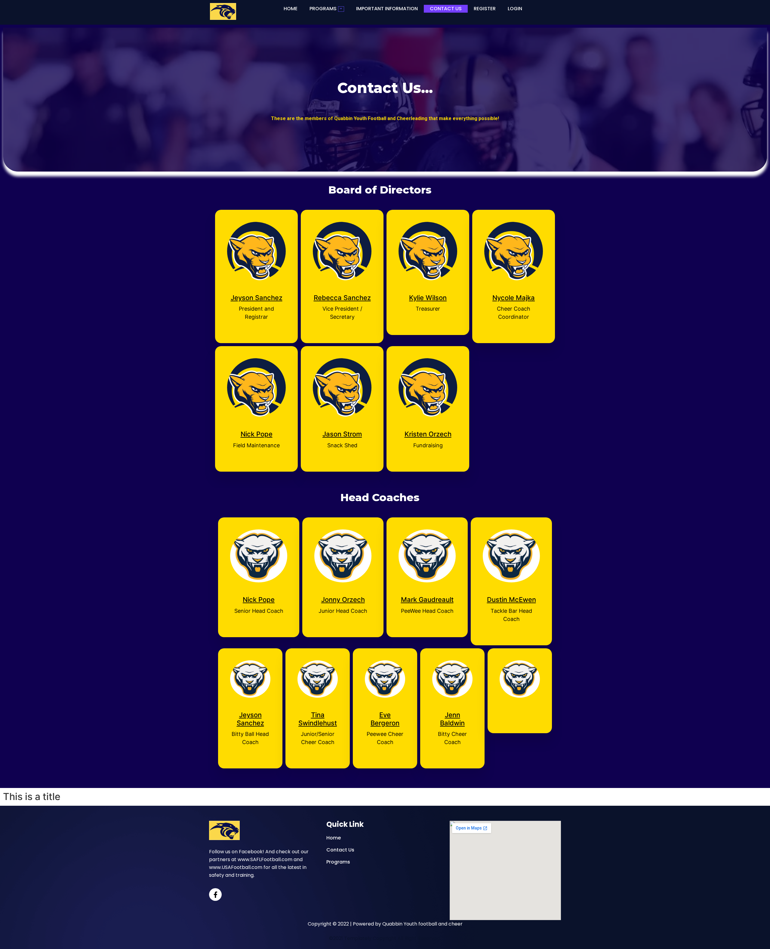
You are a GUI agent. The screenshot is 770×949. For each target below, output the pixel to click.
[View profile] (520, 707)
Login (515, 8)
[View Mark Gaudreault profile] (427, 592)
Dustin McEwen (511, 599)
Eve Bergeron (385, 719)
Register (485, 8)
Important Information (387, 8)
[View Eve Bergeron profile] (385, 707)
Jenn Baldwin (452, 719)
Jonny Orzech (343, 599)
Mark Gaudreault (427, 599)
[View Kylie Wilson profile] (428, 290)
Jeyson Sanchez (256, 298)
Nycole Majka (513, 298)
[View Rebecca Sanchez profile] (342, 290)
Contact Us (446, 8)
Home (290, 8)
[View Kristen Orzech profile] (428, 426)
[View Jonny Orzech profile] (342, 592)
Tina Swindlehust (317, 719)
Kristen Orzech (428, 434)
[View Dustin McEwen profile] (511, 592)
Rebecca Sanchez (342, 298)
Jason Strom (342, 434)
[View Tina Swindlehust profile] (317, 707)
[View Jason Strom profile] (342, 426)
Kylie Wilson (428, 298)
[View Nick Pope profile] (256, 426)
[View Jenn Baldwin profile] (452, 707)
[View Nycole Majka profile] (513, 290)
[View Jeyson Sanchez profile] (256, 290)
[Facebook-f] (215, 894)
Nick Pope (257, 434)
